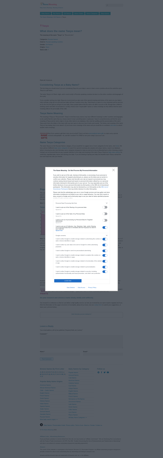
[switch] (104, 207)
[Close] (114, 170)
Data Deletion (71, 287)
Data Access (81, 287)
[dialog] (81, 229)
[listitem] (81, 203)
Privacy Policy (92, 287)
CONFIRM (67, 281)
